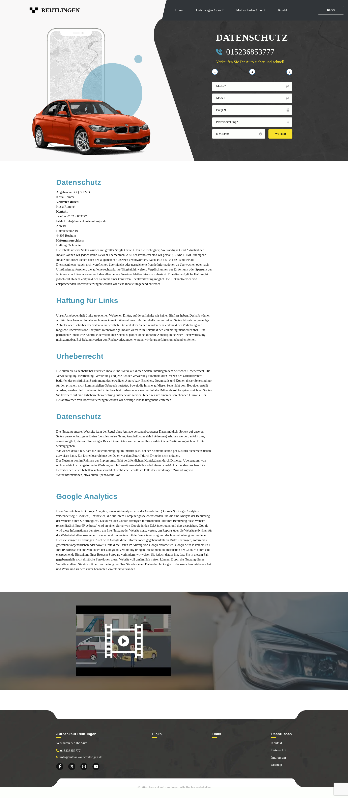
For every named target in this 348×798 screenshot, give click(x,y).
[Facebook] (59, 766)
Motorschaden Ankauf (250, 10)
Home (179, 10)
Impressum (278, 757)
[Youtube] (95, 766)
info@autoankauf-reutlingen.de (80, 757)
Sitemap (276, 764)
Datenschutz (279, 750)
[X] (71, 766)
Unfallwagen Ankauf (209, 10)
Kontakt (283, 10)
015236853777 (250, 51)
